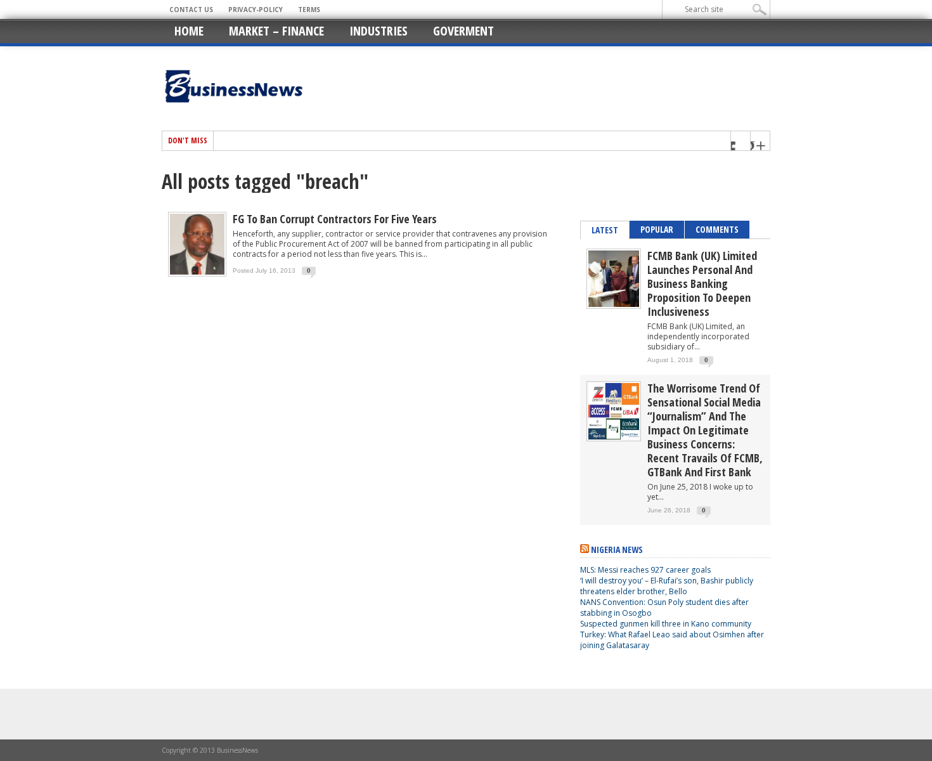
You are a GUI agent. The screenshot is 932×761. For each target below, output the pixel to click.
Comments (717, 229)
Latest (605, 230)
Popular (656, 229)
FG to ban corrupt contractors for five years (335, 219)
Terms (309, 9)
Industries (378, 30)
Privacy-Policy (255, 9)
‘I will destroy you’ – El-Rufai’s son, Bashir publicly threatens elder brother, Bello (666, 586)
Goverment (463, 30)
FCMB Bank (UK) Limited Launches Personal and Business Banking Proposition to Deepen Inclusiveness (702, 283)
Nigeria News (617, 549)
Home (189, 30)
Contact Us (191, 9)
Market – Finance (276, 30)
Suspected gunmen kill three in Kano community (666, 623)
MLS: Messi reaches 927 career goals (645, 569)
